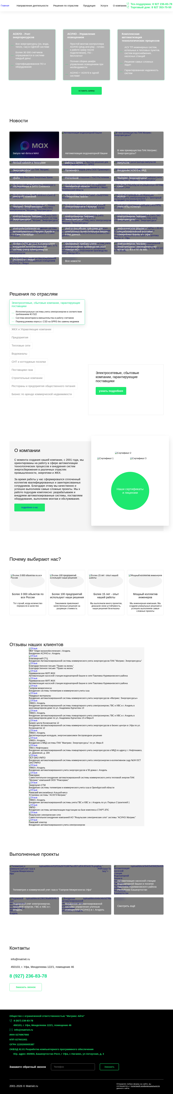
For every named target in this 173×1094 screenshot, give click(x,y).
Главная (5, 5)
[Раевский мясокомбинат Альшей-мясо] (33, 790)
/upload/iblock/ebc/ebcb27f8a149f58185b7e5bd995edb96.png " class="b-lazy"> (88, 904)
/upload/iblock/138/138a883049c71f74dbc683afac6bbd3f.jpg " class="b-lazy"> (36, 904)
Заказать (109, 1066)
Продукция (89, 5)
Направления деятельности (32, 5)
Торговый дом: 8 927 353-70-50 (151, 7)
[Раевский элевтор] (33, 820)
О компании (119, 5)
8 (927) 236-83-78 (28, 976)
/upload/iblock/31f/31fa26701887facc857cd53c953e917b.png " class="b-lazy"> (62, 878)
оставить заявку (87, 91)
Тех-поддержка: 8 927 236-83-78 (151, 4)
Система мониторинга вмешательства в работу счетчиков (45, 318)
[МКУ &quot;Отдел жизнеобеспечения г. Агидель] (33, 648)
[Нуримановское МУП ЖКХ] (33, 671)
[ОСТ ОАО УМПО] (33, 755)
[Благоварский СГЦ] (33, 656)
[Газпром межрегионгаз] (33, 686)
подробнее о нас (29, 507)
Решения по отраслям (65, 5)
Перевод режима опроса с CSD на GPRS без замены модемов (47, 321)
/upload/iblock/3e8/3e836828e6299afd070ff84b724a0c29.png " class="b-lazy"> (140, 878)
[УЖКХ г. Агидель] (33, 700)
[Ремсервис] (33, 773)
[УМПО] (33, 805)
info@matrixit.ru (20, 959)
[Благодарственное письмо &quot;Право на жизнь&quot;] (33, 663)
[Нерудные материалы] (33, 693)
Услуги (104, 5)
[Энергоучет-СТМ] (33, 782)
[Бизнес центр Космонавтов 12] (33, 720)
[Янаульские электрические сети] (33, 812)
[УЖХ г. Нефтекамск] (33, 745)
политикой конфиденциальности (145, 1086)
